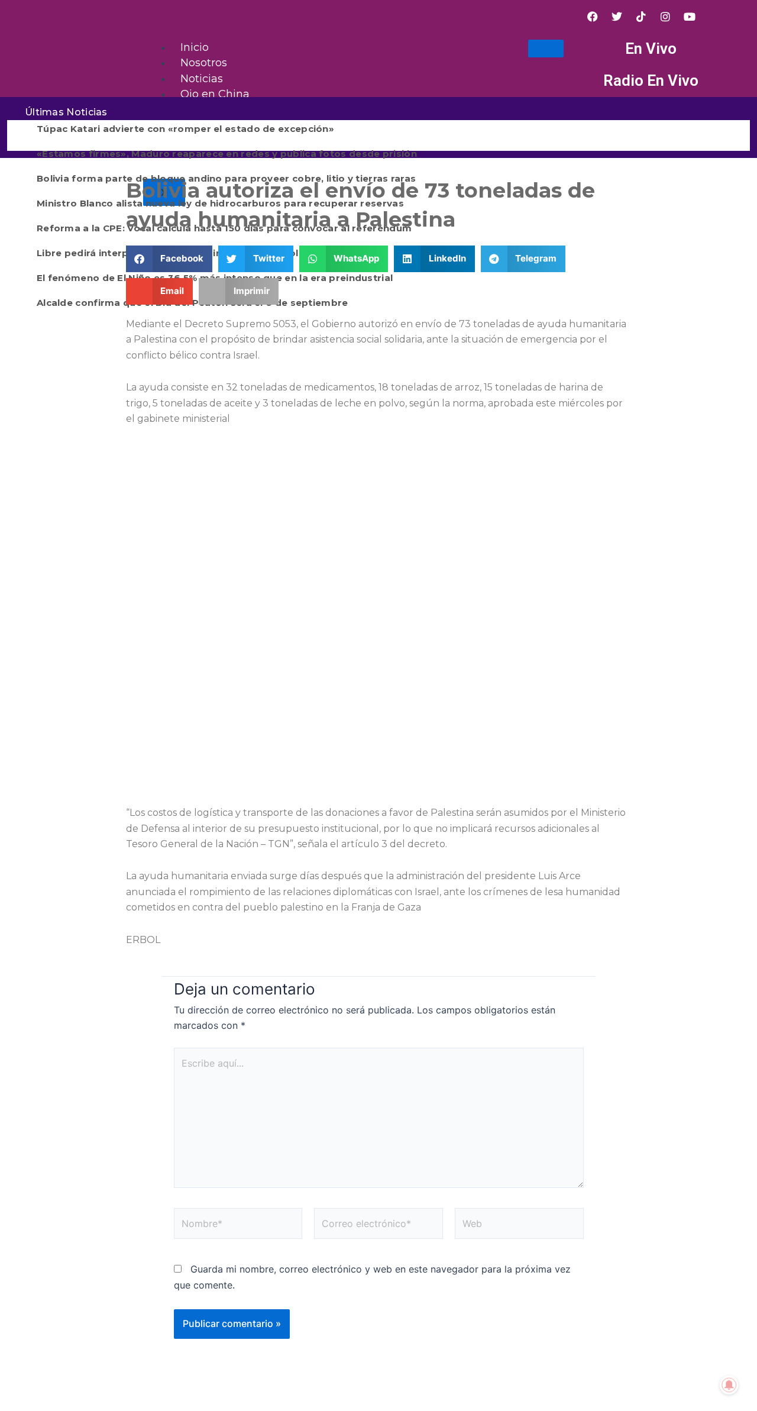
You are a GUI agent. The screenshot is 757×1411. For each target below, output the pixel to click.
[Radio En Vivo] (584, 81)
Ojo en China (215, 94)
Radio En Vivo (650, 80)
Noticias (201, 78)
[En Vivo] (584, 49)
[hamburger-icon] (546, 48)
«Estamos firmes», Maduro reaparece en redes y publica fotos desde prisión (227, 153)
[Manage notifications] (729, 1385)
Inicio (194, 47)
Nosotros (203, 62)
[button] (169, 259)
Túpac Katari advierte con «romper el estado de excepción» (185, 128)
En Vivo (651, 48)
